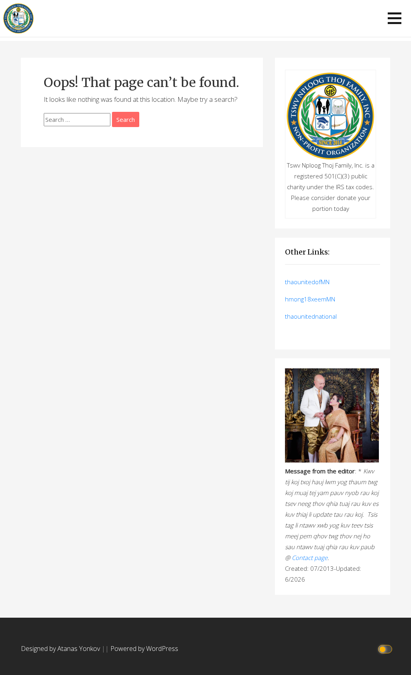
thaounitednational (311, 316)
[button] (394, 18)
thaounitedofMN (307, 282)
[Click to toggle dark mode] (386, 648)
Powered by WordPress (144, 648)
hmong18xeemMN (310, 299)
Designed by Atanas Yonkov (61, 648)
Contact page (310, 558)
